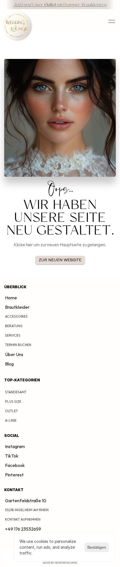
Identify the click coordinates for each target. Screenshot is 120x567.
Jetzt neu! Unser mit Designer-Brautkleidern (59, 5)
